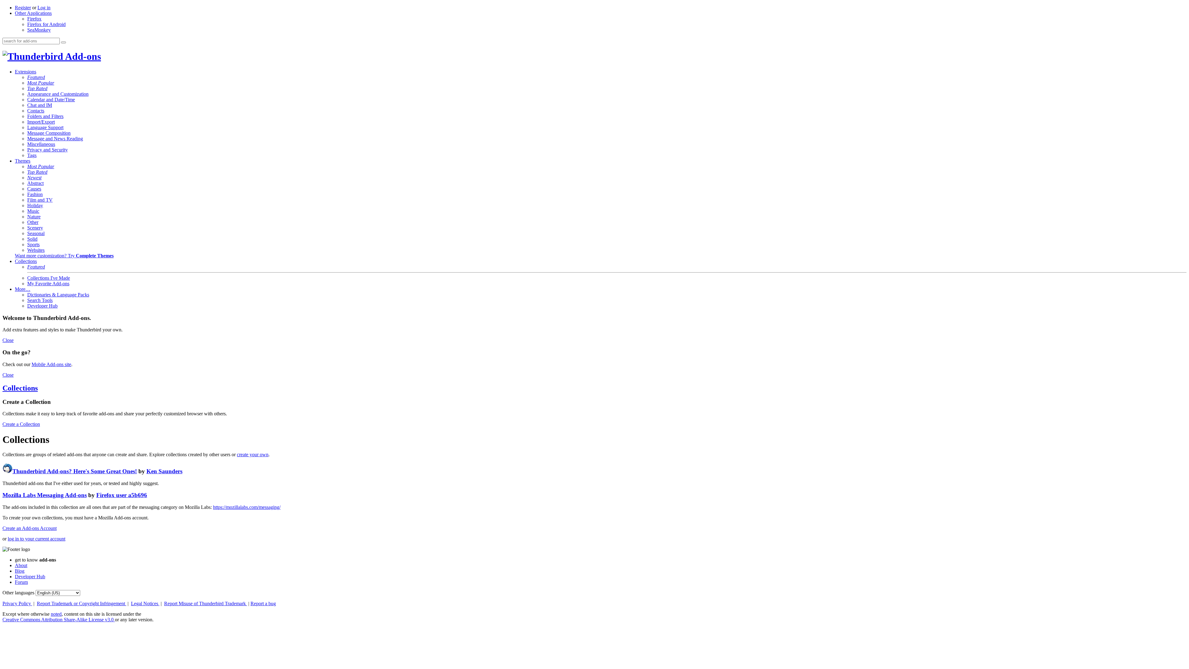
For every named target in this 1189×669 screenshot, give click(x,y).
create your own (252, 454)
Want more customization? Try (64, 255)
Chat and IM (39, 105)
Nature (34, 216)
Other (32, 222)
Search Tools (40, 300)
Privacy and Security (47, 149)
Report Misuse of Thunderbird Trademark (205, 603)
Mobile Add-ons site (51, 364)
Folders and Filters (45, 116)
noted (56, 614)
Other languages (18, 592)
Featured (36, 77)
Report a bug (263, 603)
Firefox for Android (46, 24)
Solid (32, 239)
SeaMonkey (39, 30)
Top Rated (37, 88)
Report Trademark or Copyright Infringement (81, 603)
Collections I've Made (48, 278)
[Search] (63, 42)
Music (33, 211)
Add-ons (82, 56)
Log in (43, 7)
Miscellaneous (41, 144)
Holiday (35, 205)
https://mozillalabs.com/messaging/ (247, 507)
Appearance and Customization (58, 94)
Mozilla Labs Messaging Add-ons (44, 495)
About (21, 565)
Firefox (34, 18)
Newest (34, 177)
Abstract (35, 183)
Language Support (45, 127)
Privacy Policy (17, 603)
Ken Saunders (164, 471)
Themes (22, 161)
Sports (33, 244)
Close (8, 340)
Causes (34, 188)
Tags (32, 155)
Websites (36, 250)
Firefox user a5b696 (121, 495)
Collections (26, 261)
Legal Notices (145, 603)
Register (23, 7)
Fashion (35, 194)
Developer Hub (42, 305)
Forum (21, 582)
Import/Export (41, 122)
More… (22, 289)
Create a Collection (21, 424)
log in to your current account (36, 538)
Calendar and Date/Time (51, 99)
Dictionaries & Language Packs (58, 294)
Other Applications (33, 13)
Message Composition (49, 133)
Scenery (35, 227)
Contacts (35, 110)
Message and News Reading (55, 138)
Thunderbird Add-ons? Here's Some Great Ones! (74, 471)
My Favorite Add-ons (48, 283)
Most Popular (40, 82)
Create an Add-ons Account (29, 528)
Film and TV (40, 200)
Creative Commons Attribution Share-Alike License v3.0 (58, 619)
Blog (19, 571)
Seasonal (36, 233)
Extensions (25, 71)
